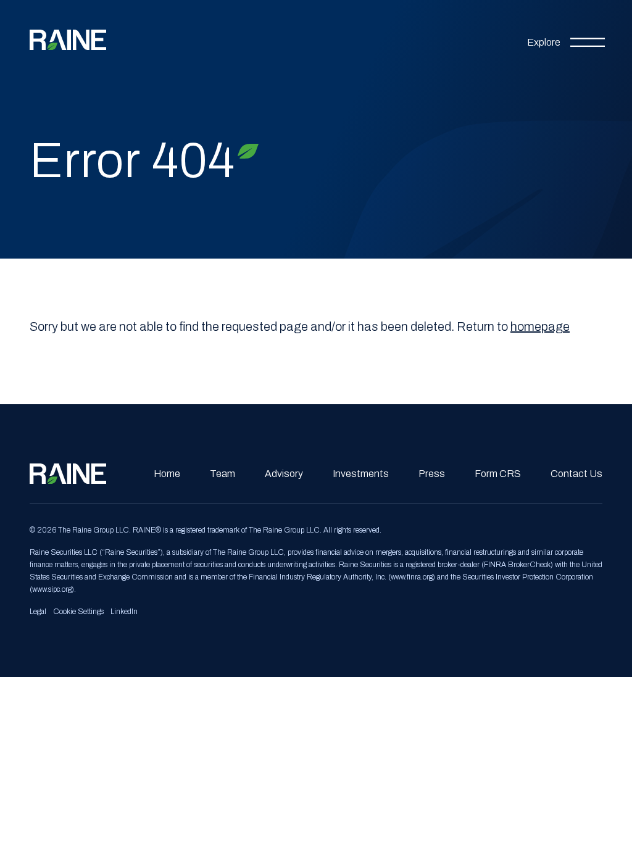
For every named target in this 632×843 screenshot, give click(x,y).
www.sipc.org (52, 589)
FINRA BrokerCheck (517, 564)
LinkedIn (124, 611)
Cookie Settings (78, 611)
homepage (540, 326)
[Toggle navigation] (566, 40)
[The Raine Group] (68, 40)
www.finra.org (412, 577)
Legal (38, 611)
